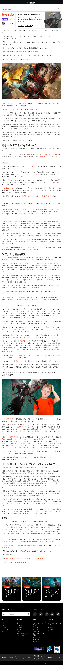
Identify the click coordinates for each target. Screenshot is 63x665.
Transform (5, 163)
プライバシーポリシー (17, 657)
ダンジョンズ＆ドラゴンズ (54, 624)
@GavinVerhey (10, 558)
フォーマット (6, 625)
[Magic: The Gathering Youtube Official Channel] (52, 614)
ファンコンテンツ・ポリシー (30, 657)
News (3, 9)
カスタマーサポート (23, 657)
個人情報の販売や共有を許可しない (36, 657)
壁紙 (3, 631)
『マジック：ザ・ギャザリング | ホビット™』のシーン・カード (11, 594)
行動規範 (11, 657)
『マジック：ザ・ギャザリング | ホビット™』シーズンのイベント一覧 (51, 594)
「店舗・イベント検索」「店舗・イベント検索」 (39, 633)
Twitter (5, 545)
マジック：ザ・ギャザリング (39, 624)
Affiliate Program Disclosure (22, 634)
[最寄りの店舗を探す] (28, 614)
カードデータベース (38, 637)
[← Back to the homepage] (31, 2)
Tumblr (12, 545)
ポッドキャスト (6, 629)
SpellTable (36, 641)
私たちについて (21, 623)
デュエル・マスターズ (54, 627)
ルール (4, 627)
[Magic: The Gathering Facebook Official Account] (35, 614)
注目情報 (8, 9)
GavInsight (20, 558)
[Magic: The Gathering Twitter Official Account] (41, 614)
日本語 (20, 25)
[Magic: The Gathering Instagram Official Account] (58, 614)
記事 (3, 623)
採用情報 (19, 627)
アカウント (20, 625)
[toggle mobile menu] (2, 2)
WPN (18, 631)
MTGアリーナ (37, 627)
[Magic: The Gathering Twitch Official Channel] (47, 614)
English (28, 25)
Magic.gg (35, 629)
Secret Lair (36, 639)
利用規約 (4, 657)
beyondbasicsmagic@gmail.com (33, 545)
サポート (19, 629)
